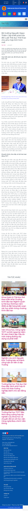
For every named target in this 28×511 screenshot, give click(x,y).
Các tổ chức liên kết (8, 488)
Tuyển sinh (6, 497)
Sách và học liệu (8, 463)
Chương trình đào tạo (9, 461)
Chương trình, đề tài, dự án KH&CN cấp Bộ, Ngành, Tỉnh (14, 472)
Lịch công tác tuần (14, 3)
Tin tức (3, 45)
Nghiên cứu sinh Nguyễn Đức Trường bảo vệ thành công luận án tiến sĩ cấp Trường (12, 361)
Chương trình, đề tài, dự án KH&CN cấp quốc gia (14, 476)
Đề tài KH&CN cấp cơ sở (9, 470)
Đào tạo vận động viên (9, 455)
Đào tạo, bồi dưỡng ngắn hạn (11, 457)
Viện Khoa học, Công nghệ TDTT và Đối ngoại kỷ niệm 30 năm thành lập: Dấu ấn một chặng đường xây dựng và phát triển (13, 334)
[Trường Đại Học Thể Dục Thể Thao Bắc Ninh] (4, 8)
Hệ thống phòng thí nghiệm (11, 480)
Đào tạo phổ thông (8, 453)
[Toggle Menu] (26, 19)
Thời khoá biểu (19, 3)
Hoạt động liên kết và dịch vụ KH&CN (13, 478)
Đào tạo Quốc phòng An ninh (11, 459)
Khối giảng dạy (7, 486)
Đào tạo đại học (7, 450)
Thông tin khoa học (8, 468)
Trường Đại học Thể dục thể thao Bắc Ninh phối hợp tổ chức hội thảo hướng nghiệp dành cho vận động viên (13, 388)
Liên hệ (5, 495)
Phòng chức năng (8, 490)
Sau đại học (6, 452)
